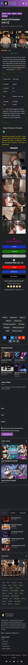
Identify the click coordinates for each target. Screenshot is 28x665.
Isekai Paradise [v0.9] (17, 538)
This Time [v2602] (20, 360)
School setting (17, 331)
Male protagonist (19, 327)
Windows (4, 16)
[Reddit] (23, 337)
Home (4, 10)
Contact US (5, 641)
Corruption (4, 587)
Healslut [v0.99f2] (6, 360)
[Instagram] (18, 661)
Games (4, 13)
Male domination (5, 595)
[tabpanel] (14, 98)
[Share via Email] (14, 341)
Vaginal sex (10, 603)
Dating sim (18, 321)
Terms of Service (6, 648)
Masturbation (5, 598)
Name (2, 408)
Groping (21, 324)
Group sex (4, 593)
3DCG (5, 317)
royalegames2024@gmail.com (12, 633)
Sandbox (10, 601)
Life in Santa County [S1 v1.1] (20, 373)
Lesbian (21, 593)
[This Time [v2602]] (21, 355)
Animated (14, 317)
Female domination (10, 324)
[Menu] (2, 4)
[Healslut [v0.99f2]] (7, 355)
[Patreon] (4, 132)
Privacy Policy (5, 646)
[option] (14, 568)
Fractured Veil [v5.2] (17, 532)
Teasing (4, 603)
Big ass (23, 317)
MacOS (14, 13)
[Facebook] (4, 337)
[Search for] (26, 4)
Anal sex (20, 582)
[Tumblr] (15, 337)
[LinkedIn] (12, 337)
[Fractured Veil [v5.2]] (6, 534)
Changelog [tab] (6, 123)
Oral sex (23, 598)
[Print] (17, 341)
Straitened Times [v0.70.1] (10, 575)
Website (3, 421)
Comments (23, 513)
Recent (4, 513)
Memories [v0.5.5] (6, 372)
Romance (4, 601)
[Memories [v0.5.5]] (7, 367)
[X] (8, 337)
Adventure (14, 582)
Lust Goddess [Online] (9, 461)
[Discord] (21, 661)
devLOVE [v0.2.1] (16, 518)
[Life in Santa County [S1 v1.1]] (21, 367)
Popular (13, 513)
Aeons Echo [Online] (8, 480)
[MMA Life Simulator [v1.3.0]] (6, 527)
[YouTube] (14, 661)
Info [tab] (4, 74)
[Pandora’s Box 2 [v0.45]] (6, 548)
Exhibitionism (5, 590)
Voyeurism (17, 603)
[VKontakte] (10, 341)
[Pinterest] (19, 337)
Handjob (7, 327)
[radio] (8, 286)
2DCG (3, 582)
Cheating (21, 585)
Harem (15, 593)
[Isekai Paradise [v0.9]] (6, 541)
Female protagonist (14, 590)
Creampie (11, 587)
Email (2, 415)
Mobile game (16, 598)
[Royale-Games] (10, 3)
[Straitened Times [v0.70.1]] (14, 568)
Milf (8, 331)
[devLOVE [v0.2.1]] (6, 520)
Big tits (9, 321)
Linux (9, 13)
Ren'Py (8, 10)
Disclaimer (4, 643)
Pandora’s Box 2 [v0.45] (18, 545)
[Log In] (23, 4)
